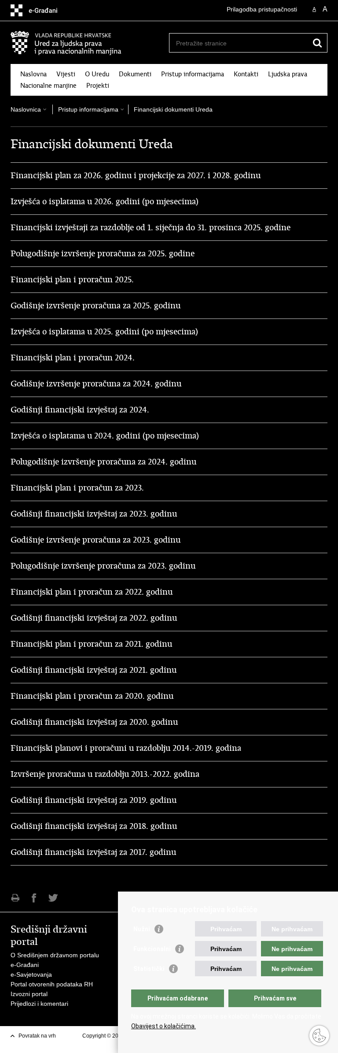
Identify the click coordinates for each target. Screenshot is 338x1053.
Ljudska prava (287, 74)
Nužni (141, 929)
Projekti (97, 86)
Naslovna (33, 74)
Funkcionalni (152, 948)
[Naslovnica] (90, 43)
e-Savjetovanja (31, 974)
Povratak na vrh (37, 1036)
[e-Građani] (48, 10)
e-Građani (25, 964)
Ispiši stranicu (15, 898)
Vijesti (65, 74)
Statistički (149, 968)
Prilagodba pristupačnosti (262, 9)
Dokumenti (135, 74)
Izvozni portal (29, 993)
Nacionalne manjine (48, 86)
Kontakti (246, 74)
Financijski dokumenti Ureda (173, 109)
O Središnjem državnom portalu (55, 955)
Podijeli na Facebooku (34, 898)
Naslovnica (26, 109)
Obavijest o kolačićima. (163, 1026)
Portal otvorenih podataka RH (52, 984)
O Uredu (97, 74)
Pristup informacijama (192, 74)
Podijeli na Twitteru (53, 898)
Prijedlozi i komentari (39, 1003)
